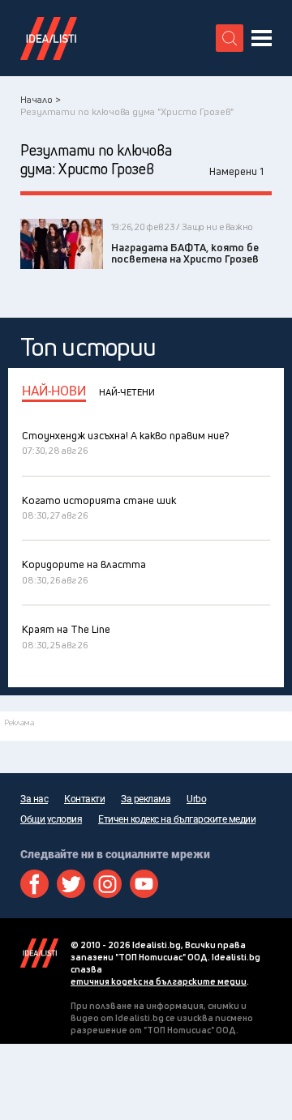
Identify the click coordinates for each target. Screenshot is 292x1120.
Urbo (196, 799)
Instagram (107, 884)
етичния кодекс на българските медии (159, 981)
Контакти (84, 799)
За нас (34, 799)
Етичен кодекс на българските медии (177, 819)
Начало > (40, 99)
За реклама (145, 799)
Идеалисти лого (48, 38)
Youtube (144, 884)
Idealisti (39, 953)
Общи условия (51, 819)
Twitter (71, 884)
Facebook (34, 884)
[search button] (229, 38)
